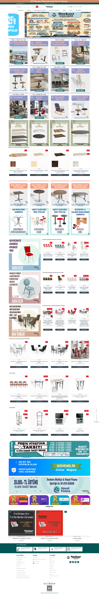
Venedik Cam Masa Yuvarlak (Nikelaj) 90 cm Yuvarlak (39, 396)
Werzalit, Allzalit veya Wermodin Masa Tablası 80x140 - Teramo (18, 171)
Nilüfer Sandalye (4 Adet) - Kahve (84, 288)
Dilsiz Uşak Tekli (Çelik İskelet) (39, 430)
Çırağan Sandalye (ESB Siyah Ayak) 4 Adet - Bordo (47, 288)
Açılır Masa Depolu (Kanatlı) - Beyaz (80, 395)
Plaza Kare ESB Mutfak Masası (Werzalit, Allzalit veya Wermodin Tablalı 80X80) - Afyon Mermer (59, 396)
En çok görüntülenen (21, 544)
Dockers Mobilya (77, 538)
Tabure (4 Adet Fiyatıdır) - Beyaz (47, 255)
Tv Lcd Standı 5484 (60, 430)
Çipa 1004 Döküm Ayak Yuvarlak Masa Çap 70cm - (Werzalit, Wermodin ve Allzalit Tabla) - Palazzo (26, 547)
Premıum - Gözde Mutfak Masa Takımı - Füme (59, 362)
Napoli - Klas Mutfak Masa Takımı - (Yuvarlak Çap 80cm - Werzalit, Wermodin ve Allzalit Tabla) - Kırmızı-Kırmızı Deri (48, 323)
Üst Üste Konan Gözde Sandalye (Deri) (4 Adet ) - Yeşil (60, 255)
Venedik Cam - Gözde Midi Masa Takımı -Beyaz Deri (19, 362)
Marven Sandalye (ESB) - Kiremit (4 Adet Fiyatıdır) (19, 396)
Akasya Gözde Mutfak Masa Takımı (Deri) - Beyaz (39, 362)
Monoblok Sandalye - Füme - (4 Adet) (84, 255)
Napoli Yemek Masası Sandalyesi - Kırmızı (72, 288)
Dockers (18, 168)
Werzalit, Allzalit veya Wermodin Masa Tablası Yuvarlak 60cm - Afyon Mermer (60, 171)
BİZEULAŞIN (96, 415)
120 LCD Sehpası (80, 430)
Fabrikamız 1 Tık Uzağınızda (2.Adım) (22, 538)
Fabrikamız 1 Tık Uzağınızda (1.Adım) (49, 538)
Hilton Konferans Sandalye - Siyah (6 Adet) (76, 547)
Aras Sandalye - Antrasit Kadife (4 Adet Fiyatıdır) (60, 288)
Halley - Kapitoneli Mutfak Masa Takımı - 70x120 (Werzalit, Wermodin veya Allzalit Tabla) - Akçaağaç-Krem (60, 323)
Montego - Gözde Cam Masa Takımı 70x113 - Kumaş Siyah (84, 321)
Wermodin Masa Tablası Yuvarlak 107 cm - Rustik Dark (81, 171)
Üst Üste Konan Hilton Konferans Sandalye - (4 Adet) (43, 547)
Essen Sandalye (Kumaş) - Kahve (72, 255)
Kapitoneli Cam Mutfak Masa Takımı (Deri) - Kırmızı (80, 362)
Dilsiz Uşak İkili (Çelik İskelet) (19, 430)
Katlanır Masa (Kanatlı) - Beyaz (60, 547)
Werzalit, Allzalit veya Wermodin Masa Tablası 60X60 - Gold (39, 171)
